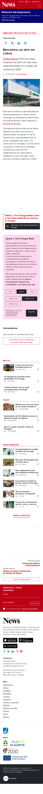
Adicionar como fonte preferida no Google (24, 226)
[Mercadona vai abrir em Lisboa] (21, 93)
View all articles (21, 515)
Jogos (5, 714)
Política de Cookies (10, 708)
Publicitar (6, 705)
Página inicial (7, 33)
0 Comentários (21, 74)
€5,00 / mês (29, 298)
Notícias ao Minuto (11, 123)
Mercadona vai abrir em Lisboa (25, 33)
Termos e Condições (30, 609)
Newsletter (7, 694)
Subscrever (35, 603)
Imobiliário (7, 691)
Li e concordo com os (22, 609)
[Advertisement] (21, 185)
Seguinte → (31, 313)
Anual (32, 291)
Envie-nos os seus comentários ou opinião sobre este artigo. (21, 341)
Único (11, 291)
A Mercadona (10, 58)
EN (29, 1)
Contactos (7, 699)
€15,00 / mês (13, 304)
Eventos (6, 711)
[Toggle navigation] (39, 5)
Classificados (8, 685)
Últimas (5, 688)
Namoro (6, 717)
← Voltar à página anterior (21, 579)
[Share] (37, 369)
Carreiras (6, 697)
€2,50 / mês (13, 298)
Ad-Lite (37, 1)
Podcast (21, 1)
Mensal (21, 291)
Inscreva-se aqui (8, 20)
